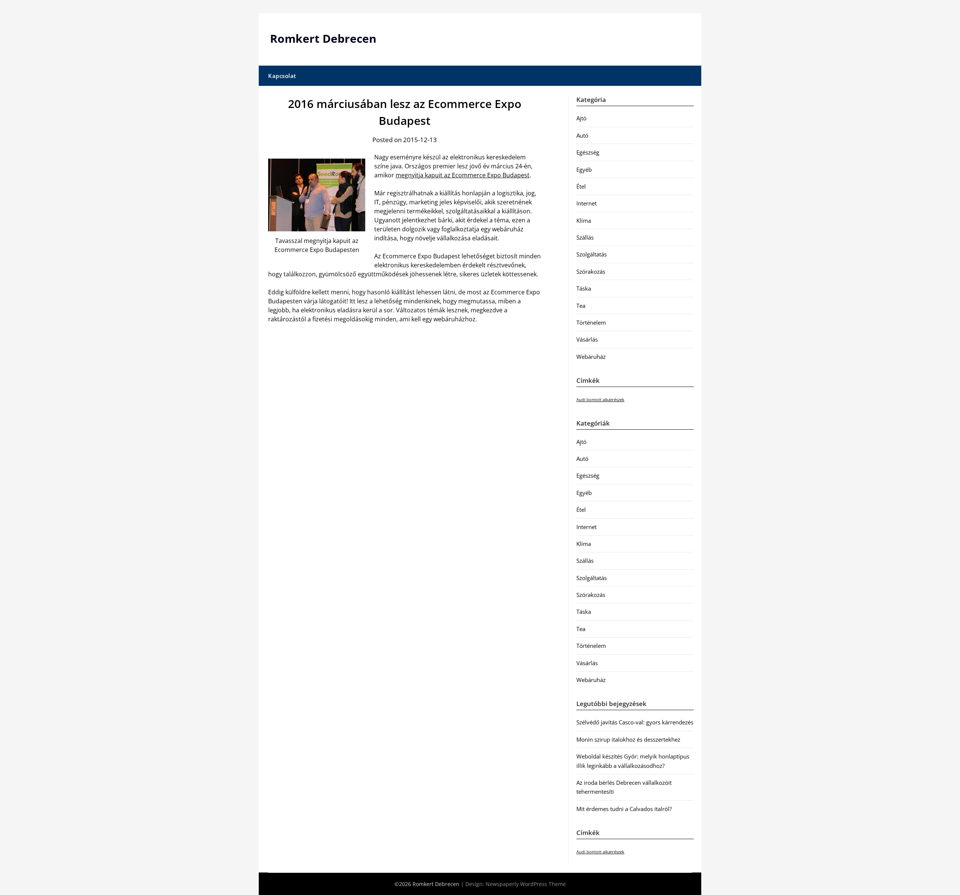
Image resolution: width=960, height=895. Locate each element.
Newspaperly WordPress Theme (526, 884)
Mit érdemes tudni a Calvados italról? (624, 809)
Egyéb (584, 169)
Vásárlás (587, 339)
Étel (581, 186)
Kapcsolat (282, 75)
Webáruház (591, 356)
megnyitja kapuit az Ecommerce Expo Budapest (463, 175)
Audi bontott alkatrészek (600, 399)
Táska (583, 288)
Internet (586, 203)
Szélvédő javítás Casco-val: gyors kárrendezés (634, 722)
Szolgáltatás (591, 254)
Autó (582, 135)
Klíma (583, 220)
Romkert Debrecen (323, 38)
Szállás (585, 237)
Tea (580, 305)
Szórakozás (590, 271)
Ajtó (581, 118)
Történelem (591, 322)
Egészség (587, 152)
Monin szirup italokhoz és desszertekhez (628, 739)
